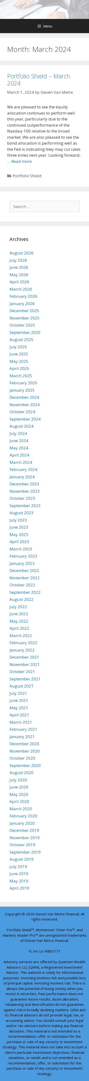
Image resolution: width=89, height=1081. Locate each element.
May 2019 (18, 881)
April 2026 (19, 281)
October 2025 (22, 325)
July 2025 (18, 347)
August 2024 (21, 426)
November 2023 (24, 491)
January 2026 (22, 303)
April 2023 (19, 541)
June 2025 (18, 354)
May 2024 (18, 448)
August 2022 (21, 599)
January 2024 (22, 476)
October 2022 (22, 585)
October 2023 (22, 498)
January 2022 (22, 650)
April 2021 (19, 715)
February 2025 (23, 382)
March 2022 (20, 635)
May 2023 (18, 534)
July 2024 (18, 433)
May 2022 (18, 621)
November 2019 (24, 837)
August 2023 (21, 512)
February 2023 (23, 556)
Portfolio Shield (27, 175)
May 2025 (18, 361)
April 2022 (19, 628)
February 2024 (23, 469)
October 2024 (22, 411)
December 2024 (24, 397)
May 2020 (18, 794)
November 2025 (24, 318)
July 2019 (18, 866)
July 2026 (18, 260)
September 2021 (25, 679)
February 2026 (23, 296)
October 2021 (22, 671)
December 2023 (24, 484)
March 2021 (20, 722)
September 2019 (25, 852)
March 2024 (20, 462)
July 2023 (18, 520)
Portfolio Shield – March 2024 (38, 79)
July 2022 (18, 606)
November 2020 (24, 751)
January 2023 (22, 563)
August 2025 (21, 339)
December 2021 (24, 657)
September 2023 (25, 505)
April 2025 (19, 368)
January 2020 (22, 823)
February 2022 (23, 642)
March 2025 (20, 375)
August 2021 (21, 686)
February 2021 (23, 729)
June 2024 (18, 440)
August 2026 (21, 253)
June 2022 (18, 613)
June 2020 (18, 787)
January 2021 (22, 736)
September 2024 (25, 419)
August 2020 (21, 772)
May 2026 (18, 274)
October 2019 (22, 844)
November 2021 (24, 664)
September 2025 (25, 332)
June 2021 (18, 700)
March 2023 (20, 549)
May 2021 (18, 707)
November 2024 (24, 404)
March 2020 (20, 808)
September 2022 (25, 592)
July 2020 (18, 780)
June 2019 (18, 873)
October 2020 (22, 758)
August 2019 (21, 859)
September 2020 (25, 765)
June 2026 (18, 267)
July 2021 (18, 693)
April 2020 (19, 801)
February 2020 (23, 816)
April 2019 (19, 888)
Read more (21, 161)
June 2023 (18, 527)
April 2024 (19, 455)
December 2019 (24, 830)
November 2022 (24, 577)
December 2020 (24, 743)
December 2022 (24, 570)
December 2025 (24, 310)
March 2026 (20, 289)
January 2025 (22, 390)
